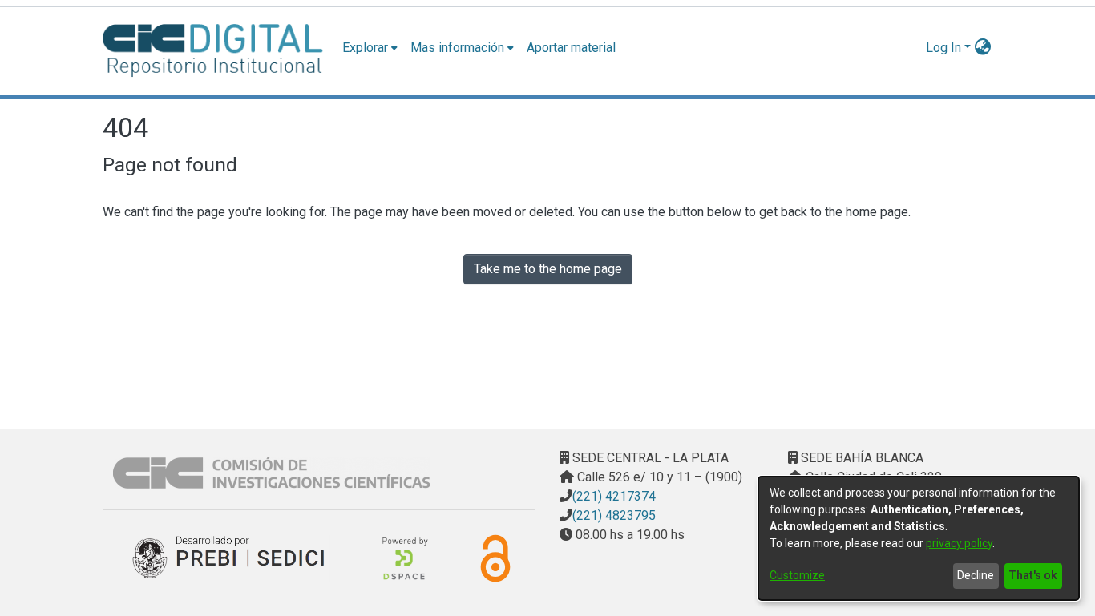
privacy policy (959, 543)
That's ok (1032, 575)
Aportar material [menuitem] (571, 47)
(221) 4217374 (614, 496)
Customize (797, 575)
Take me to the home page (548, 268)
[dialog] (918, 538)
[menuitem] (370, 48)
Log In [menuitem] (943, 47)
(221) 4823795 (614, 515)
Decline (975, 575)
